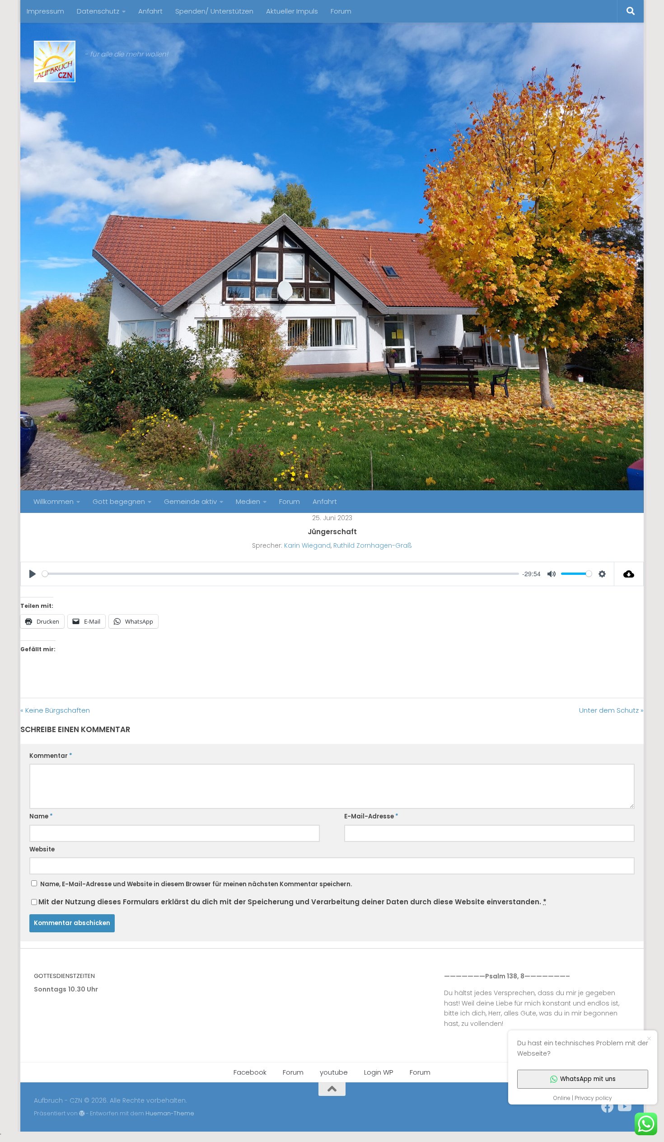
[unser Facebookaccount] (607, 1106)
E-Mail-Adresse (371, 816)
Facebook (250, 1072)
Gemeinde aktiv (190, 501)
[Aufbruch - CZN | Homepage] (54, 61)
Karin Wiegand (307, 545)
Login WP (378, 1072)
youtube (334, 1072)
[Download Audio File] (629, 574)
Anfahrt (150, 11)
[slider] (280, 573)
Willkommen (53, 501)
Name (41, 816)
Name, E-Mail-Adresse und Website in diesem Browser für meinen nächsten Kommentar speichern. (196, 884)
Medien (248, 501)
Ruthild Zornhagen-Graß (372, 545)
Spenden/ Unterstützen (214, 11)
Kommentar (50, 756)
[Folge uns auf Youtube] (623, 1106)
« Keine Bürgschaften (55, 710)
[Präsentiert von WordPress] (81, 1113)
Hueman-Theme (169, 1113)
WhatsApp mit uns (588, 1079)
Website (42, 849)
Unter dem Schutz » (611, 710)
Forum (341, 11)
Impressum (45, 11)
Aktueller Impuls (292, 11)
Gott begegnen (119, 501)
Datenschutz (98, 11)
